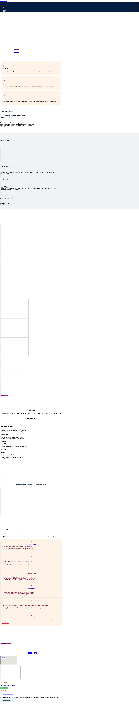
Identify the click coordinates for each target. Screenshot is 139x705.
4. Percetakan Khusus (31, 588)
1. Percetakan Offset (31, 544)
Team (4, 8)
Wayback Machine (68, 703)
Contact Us (5, 11)
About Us (4, 7)
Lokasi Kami (31, 652)
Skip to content (3, 1)
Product (4, 10)
